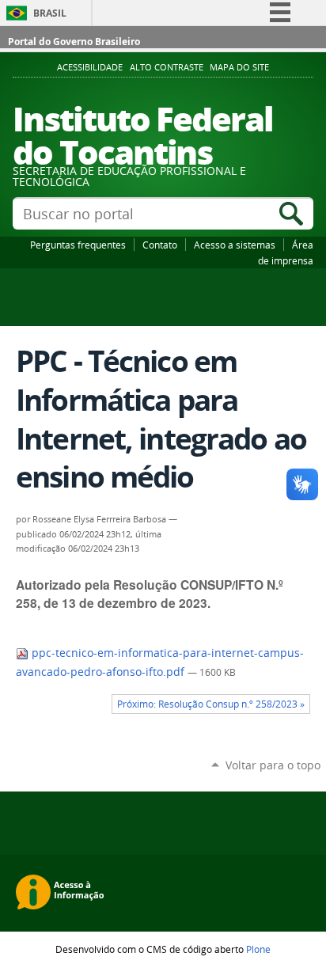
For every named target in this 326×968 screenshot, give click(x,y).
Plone (258, 949)
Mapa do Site (239, 67)
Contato (159, 244)
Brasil (49, 13)
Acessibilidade (90, 67)
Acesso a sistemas (234, 244)
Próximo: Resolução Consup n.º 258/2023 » (211, 704)
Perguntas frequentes (78, 244)
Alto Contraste (166, 67)
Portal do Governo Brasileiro (74, 41)
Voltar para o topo (273, 765)
